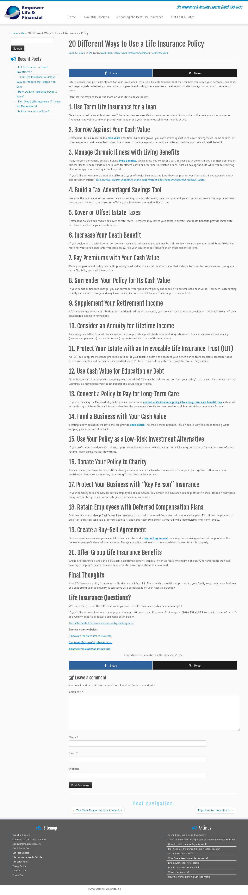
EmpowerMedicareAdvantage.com (89, 649)
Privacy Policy (19, 866)
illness (117, 52)
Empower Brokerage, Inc (108, 888)
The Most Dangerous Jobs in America (97, 810)
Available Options (96, 17)
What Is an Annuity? (178, 872)
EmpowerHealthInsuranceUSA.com (90, 636)
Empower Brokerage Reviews (26, 843)
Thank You (17, 875)
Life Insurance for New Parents (183, 862)
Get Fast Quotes (183, 17)
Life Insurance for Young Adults (184, 867)
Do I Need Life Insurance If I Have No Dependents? (194, 848)
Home (71, 17)
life (23, 33)
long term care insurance (135, 52)
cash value (106, 52)
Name (73, 737)
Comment (76, 692)
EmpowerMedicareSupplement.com (90, 642)
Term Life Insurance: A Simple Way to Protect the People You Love (36, 82)
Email (73, 753)
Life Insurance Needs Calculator (28, 857)
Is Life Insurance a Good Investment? (187, 835)
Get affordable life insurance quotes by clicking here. (101, 623)
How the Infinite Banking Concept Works (189, 876)
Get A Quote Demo (21, 848)
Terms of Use (19, 870)
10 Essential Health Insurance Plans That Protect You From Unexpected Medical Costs (149, 180)
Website (74, 769)
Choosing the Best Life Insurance (140, 17)
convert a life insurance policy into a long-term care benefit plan (182, 402)
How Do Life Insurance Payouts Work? (188, 844)
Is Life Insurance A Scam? (34, 111)
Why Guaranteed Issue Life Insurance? (188, 858)
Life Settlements (20, 861)
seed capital (137, 425)
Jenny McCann (160, 52)
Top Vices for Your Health (215, 810)
